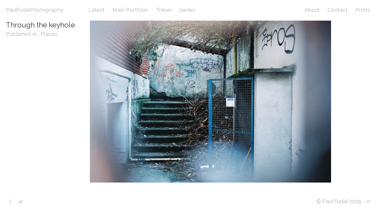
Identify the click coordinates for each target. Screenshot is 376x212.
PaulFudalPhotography (34, 10)
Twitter (20, 201)
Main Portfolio (130, 10)
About (312, 10)
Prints (362, 10)
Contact (338, 10)
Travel (164, 10)
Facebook (10, 201)
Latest (96, 10)
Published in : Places (31, 34)
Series (187, 10)
